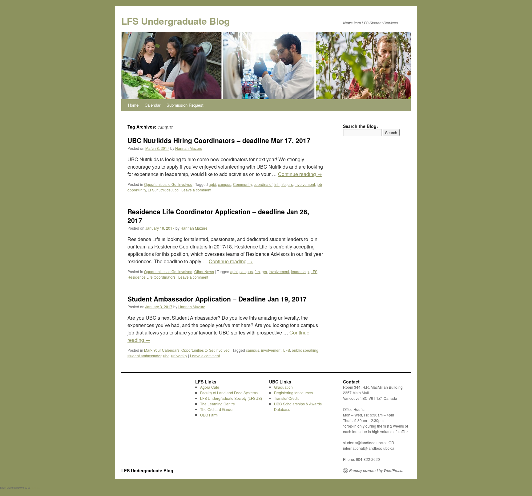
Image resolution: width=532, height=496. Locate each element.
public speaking (305, 350)
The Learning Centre (217, 403)
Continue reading (300, 174)
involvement (305, 184)
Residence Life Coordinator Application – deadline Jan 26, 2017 (218, 215)
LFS (151, 189)
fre (283, 184)
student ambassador (144, 355)
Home (133, 105)
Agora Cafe (209, 387)
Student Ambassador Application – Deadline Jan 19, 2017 (217, 298)
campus (224, 184)
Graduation (283, 387)
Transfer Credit (286, 398)
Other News (204, 271)
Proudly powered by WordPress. (376, 470)
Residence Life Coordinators (151, 277)
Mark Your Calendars (161, 350)
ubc (175, 189)
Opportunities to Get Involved (168, 184)
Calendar (152, 105)
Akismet (35, 487)
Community (242, 184)
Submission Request (185, 105)
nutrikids (163, 189)
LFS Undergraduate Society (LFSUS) (231, 398)
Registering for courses (293, 392)
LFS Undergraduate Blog (175, 20)
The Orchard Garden (217, 409)
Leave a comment (196, 189)
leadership (300, 271)
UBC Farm (209, 414)
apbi (212, 184)
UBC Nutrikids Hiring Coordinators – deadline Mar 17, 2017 (218, 140)
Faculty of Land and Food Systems (229, 392)
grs (290, 184)
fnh (277, 184)
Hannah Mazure (188, 148)
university (179, 355)
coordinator (263, 184)
